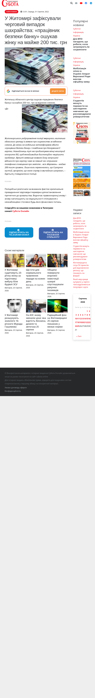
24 (76, 326)
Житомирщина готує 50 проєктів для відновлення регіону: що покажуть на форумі (81, 269)
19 (80, 322)
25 (78, 326)
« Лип (78, 336)
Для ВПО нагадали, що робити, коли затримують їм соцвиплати (81, 44)
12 (80, 318)
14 (85, 318)
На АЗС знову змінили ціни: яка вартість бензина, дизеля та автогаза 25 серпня (36, 322)
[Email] (76, 3)
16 (89, 318)
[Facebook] (86, 3)
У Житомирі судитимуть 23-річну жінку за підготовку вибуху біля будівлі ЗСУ (13, 277)
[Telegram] (91, 3)
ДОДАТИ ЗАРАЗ (58, 91)
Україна (76, 35)
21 (85, 322)
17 (76, 322)
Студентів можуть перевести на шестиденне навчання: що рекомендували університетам (82, 108)
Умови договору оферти (16, 387)
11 (78, 318)
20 (83, 322)
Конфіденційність (13, 391)
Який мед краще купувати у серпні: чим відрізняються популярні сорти (81, 283)
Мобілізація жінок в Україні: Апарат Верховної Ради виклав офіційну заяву (81, 75)
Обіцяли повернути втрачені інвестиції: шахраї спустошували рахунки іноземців (55, 280)
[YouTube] (81, 3)
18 (78, 322)
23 (89, 322)
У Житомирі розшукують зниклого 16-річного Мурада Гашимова (13, 320)
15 (87, 318)
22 (87, 322)
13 (83, 318)
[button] (71, 3)
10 (76, 318)
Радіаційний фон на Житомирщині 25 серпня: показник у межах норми (57, 320)
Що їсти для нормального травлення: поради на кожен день (35, 275)
